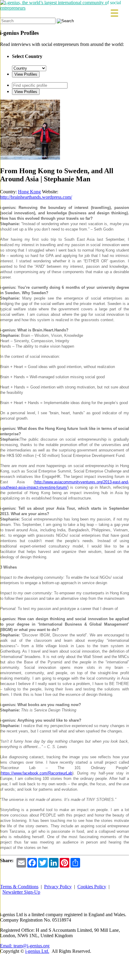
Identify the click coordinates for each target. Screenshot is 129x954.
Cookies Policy (91, 886)
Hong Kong (29, 191)
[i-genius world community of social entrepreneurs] (64, 8)
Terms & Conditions (19, 886)
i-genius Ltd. (37, 951)
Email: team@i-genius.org (25, 945)
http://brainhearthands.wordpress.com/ (36, 197)
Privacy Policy (58, 886)
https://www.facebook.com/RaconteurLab (36, 773)
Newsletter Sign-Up (21, 892)
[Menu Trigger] (114, 13)
